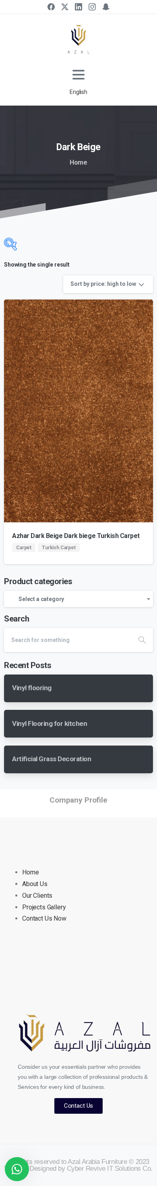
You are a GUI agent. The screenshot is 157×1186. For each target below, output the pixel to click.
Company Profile (78, 800)
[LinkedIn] (78, 6)
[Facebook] (51, 6)
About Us (35, 884)
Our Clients (37, 895)
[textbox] (78, 599)
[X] (64, 6)
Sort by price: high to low (103, 284)
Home (78, 162)
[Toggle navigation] (78, 75)
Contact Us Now (44, 918)
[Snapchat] (105, 6)
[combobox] (78, 599)
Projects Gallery (44, 907)
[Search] (142, 640)
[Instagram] (92, 6)
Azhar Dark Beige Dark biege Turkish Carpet (76, 536)
